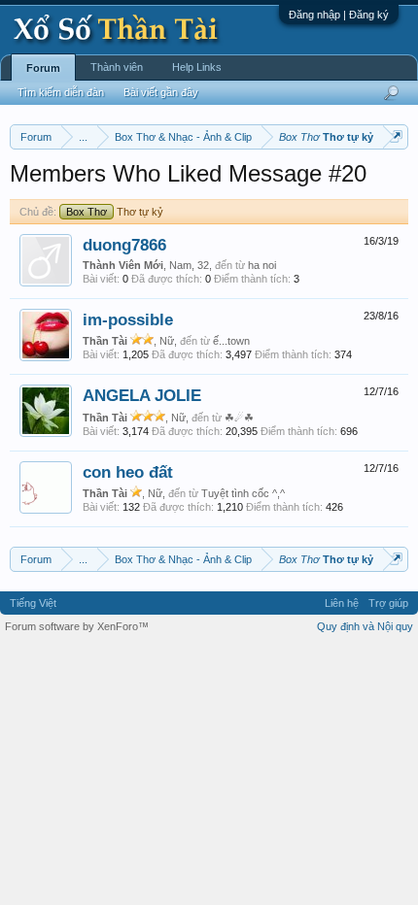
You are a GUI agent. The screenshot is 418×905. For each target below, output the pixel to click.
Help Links (197, 67)
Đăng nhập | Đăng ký (339, 14)
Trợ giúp (388, 603)
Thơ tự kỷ (114, 212)
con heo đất (128, 472)
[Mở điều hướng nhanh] (396, 136)
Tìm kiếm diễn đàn (60, 92)
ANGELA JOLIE (142, 395)
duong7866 (124, 244)
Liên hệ (342, 603)
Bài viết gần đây (160, 92)
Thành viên (116, 67)
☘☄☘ (239, 417)
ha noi (262, 265)
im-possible (128, 319)
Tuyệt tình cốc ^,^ (243, 493)
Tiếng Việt (33, 603)
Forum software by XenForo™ (77, 626)
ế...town (231, 341)
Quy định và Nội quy (365, 626)
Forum (43, 68)
